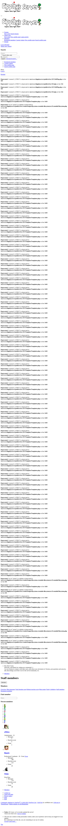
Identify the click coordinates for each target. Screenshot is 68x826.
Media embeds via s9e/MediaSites (18, 804)
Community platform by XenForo (18, 802)
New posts (7, 34)
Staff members (60, 689)
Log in (2, 71)
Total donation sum (20, 689)
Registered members (10, 40)
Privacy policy (8, 796)
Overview (3, 689)
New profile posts (15, 37)
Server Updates (21, 813)
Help (5, 797)
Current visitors (20, 40)
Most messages (11, 689)
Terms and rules (8, 794)
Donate (6, 41)
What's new (7, 35)
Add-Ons (39, 802)
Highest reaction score (32, 689)
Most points (42, 689)
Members (6, 38)
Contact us (7, 793)
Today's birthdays (51, 689)
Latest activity (25, 37)
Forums (6, 32)
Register (3, 74)
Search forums (15, 34)
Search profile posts (40, 40)
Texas (26, 756)
